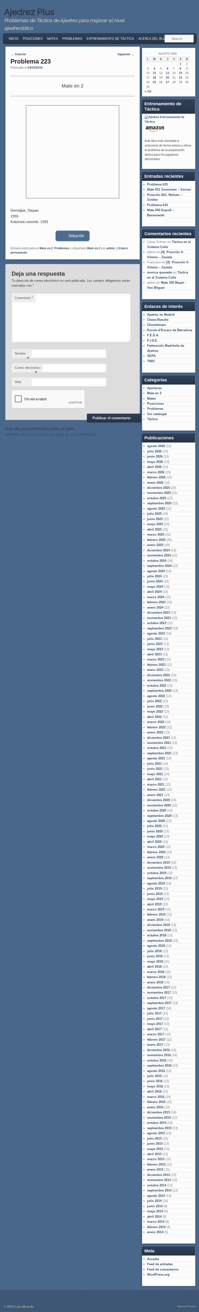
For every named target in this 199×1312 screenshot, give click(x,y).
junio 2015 (155, 1143)
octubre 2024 (156, 561)
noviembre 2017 (159, 992)
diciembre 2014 (158, 1175)
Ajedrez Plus (29, 12)
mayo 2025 (155, 524)
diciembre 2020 (158, 800)
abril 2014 (154, 1216)
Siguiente (125, 54)
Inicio (13, 38)
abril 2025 (154, 529)
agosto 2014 (156, 1196)
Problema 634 (157, 205)
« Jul (148, 91)
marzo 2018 (155, 972)
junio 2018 (155, 956)
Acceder (153, 1259)
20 (167, 77)
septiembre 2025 (159, 503)
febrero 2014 (156, 1227)
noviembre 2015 (159, 1117)
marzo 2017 (155, 1034)
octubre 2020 (156, 810)
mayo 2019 (155, 899)
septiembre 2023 (159, 628)
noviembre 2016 (159, 1055)
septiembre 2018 (159, 940)
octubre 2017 (156, 998)
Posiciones (33, 38)
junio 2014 (155, 1206)
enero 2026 (155, 482)
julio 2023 (154, 639)
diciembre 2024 (158, 550)
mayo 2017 (155, 1024)
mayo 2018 (155, 961)
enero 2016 (155, 1107)
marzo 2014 (155, 1221)
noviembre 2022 (159, 680)
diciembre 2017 (158, 987)
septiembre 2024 (159, 566)
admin (110, 248)
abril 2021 (154, 779)
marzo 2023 (155, 659)
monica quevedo (159, 272)
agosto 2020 (156, 821)
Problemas (72, 38)
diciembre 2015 (158, 1112)
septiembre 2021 (159, 753)
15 (180, 73)
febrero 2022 (156, 727)
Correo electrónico (27, 369)
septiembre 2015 (159, 1128)
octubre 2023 (156, 623)
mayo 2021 (155, 774)
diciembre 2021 (158, 738)
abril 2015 (154, 1154)
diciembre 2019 (158, 862)
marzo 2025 (155, 534)
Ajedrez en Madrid (160, 314)
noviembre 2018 (159, 930)
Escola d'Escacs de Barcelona (169, 330)
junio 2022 (155, 706)
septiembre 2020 (159, 816)
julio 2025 (154, 513)
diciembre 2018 (158, 925)
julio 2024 (154, 576)
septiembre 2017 (159, 1003)
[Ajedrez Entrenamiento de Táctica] (168, 121)
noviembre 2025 (159, 493)
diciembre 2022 (158, 675)
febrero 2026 (156, 477)
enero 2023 (155, 670)
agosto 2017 (156, 1008)
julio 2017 (154, 1013)
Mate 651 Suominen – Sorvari (169, 189)
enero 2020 (155, 857)
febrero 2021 (156, 789)
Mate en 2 (46, 248)
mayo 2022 (155, 711)
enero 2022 (155, 732)
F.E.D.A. (153, 335)
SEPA (151, 356)
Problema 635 (157, 184)
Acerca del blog (153, 38)
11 (154, 73)
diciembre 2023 (158, 612)
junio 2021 (155, 769)
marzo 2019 (155, 909)
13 (167, 73)
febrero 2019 (156, 914)
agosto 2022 (156, 696)
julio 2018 (154, 951)
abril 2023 (154, 654)
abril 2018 (154, 966)
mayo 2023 (155, 649)
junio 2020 (155, 831)
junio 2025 (155, 519)
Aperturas (154, 388)
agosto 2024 (156, 571)
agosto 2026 (156, 446)
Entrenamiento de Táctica (110, 38)
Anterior (18, 54)
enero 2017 (155, 1044)
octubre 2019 (156, 873)
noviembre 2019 (159, 867)
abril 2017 (154, 1029)
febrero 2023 (156, 665)
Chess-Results (157, 320)
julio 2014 (154, 1201)
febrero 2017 (156, 1039)
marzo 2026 (155, 472)
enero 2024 (155, 607)
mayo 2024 (155, 586)
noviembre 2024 (159, 555)
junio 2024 (155, 581)
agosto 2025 (156, 508)
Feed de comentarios (163, 1269)
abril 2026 (154, 467)
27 (167, 82)
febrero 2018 (156, 977)
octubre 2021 (156, 748)
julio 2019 (154, 888)
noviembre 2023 (159, 618)
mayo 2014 (155, 1211)
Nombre (22, 355)
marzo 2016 (155, 1097)
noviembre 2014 (159, 1180)
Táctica (152, 419)
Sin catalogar (157, 414)
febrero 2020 (156, 852)
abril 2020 (154, 842)
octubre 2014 (156, 1185)
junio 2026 (155, 456)
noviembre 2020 (159, 805)
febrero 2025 (156, 540)
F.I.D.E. (152, 340)
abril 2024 (154, 592)
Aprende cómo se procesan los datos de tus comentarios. (51, 434)
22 (180, 77)
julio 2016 (154, 1076)
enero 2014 (155, 1232)
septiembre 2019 (159, 878)
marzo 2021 (155, 784)
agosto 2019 (156, 883)
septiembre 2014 (159, 1190)
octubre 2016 (156, 1060)
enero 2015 (155, 1169)
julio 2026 (154, 451)
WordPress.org (158, 1274)
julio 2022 (154, 701)
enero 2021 (155, 795)
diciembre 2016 (158, 1050)
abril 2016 (154, 1091)
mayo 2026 (155, 462)
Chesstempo (156, 325)
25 (154, 82)
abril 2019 (154, 904)
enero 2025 (155, 545)
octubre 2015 (156, 1123)
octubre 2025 (156, 498)
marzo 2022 (155, 722)
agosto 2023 (156, 633)
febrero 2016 (156, 1102)
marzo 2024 (155, 597)
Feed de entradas (160, 1264)
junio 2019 (155, 894)
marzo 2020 (155, 847)
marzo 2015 (155, 1159)
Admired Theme (186, 1306)
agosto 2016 (156, 1071)
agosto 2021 (156, 758)
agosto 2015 (156, 1133)
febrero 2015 (156, 1164)
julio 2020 (154, 826)
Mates (52, 38)
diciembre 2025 (158, 488)
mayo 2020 (155, 836)
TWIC (151, 361)
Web (18, 382)
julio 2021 (154, 763)
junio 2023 (155, 644)
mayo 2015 (155, 1149)
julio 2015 (154, 1138)
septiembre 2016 (159, 1065)
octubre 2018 (156, 935)
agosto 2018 (156, 946)
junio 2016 (155, 1081)
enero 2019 (155, 920)
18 (154, 77)
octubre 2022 (156, 685)
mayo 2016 (155, 1086)
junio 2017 (155, 1019)
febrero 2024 (156, 602)
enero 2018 (155, 982)
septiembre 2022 (159, 690)
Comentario (24, 298)
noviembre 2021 (159, 743)
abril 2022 (154, 717)
